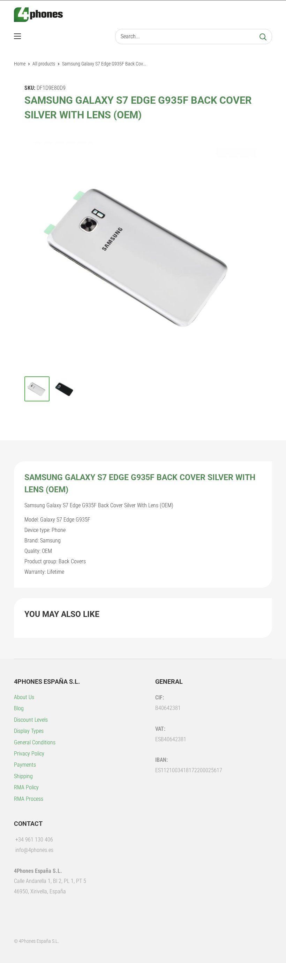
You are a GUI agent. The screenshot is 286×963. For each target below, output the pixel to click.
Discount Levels (31, 720)
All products (43, 63)
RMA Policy (26, 787)
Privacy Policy (29, 753)
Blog (19, 708)
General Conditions (34, 742)
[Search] (263, 36)
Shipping (23, 776)
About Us (24, 697)
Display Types (29, 731)
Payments (25, 764)
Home (19, 63)
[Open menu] (17, 36)
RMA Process (28, 799)
